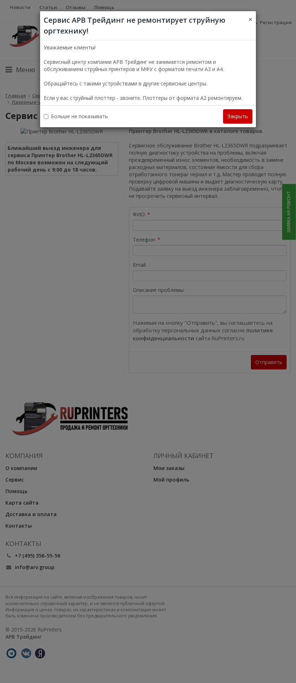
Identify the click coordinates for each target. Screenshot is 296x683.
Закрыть (237, 116)
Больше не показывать (79, 116)
